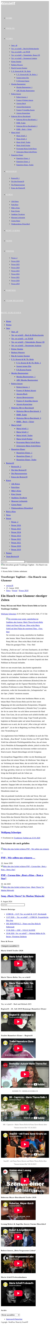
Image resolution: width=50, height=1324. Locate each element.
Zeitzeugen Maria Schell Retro (28, 446)
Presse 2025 (16, 529)
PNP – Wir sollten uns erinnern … (18, 857)
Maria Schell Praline (24, 439)
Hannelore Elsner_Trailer (26, 460)
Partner (9, 553)
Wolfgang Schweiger (8, 614)
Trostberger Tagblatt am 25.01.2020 (27, 838)
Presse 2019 (16, 550)
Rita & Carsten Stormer (20, 356)
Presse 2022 (16, 539)
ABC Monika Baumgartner (27, 380)
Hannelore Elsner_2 (24, 456)
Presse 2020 (16, 546)
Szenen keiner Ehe (23, 366)
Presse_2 (14, 522)
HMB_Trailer (21, 415)
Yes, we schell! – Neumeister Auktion (26, 346)
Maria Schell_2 (22, 432)
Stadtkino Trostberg (19, 498)
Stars (8, 328)
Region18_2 (16, 467)
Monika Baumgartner (19, 373)
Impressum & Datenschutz (14, 1319)
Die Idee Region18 (18, 470)
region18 (9, 586)
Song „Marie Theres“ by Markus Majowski (22, 896)
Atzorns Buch (21, 394)
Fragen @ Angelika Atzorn (27, 401)
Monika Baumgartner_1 (26, 377)
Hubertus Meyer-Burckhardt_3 (28, 418)
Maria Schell (16, 425)
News (8, 515)
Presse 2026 (16, 525)
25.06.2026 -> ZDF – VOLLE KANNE (20, 930)
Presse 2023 (16, 536)
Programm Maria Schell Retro (28, 442)
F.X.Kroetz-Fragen (23, 370)
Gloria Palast (16, 505)
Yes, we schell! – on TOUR (22, 339)
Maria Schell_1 (22, 429)
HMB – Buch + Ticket (25, 422)
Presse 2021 (16, 543)
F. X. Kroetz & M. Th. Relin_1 (28, 363)
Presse (8, 518)
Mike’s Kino (16, 491)
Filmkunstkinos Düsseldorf (22, 508)
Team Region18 (12, 556)
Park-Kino (15, 487)
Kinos (8, 480)
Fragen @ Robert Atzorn (26, 390)
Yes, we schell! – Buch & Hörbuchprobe (27, 335)
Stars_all (14, 332)
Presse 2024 (16, 532)
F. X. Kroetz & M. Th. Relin (22, 359)
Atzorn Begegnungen (25, 397)
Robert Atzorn (17, 384)
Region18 (8, 3)
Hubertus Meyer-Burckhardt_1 (28, 411)
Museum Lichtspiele (19, 501)
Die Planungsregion (19, 473)
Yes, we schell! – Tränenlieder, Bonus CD (27, 342)
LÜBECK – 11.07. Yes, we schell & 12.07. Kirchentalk (26, 914)
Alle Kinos (15, 484)
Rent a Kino (11, 511)
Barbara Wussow (18, 352)
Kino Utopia (16, 494)
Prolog (8, 325)
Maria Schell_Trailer (24, 435)
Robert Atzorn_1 (23, 387)
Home (8, 321)
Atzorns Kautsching (24, 404)
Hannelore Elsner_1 (24, 453)
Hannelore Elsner (18, 449)
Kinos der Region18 (19, 477)
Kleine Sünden (17, 349)
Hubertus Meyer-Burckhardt (22, 408)
